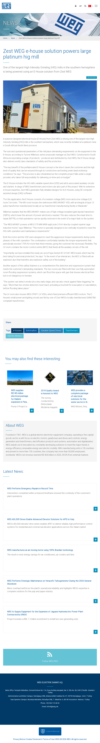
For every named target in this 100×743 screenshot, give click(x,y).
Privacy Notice (19, 739)
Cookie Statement (34, 739)
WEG (5, 6)
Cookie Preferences (52, 731)
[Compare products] (80, 6)
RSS (57, 739)
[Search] (85, 6)
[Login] (76, 6)
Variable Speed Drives (51, 330)
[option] (20, 389)
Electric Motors (15, 336)
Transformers (71, 330)
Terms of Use (48, 739)
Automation (31, 330)
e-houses (17, 330)
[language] (90, 6)
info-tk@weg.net (52, 707)
